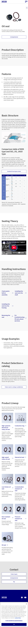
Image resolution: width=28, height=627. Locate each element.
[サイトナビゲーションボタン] (26, 1)
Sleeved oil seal (19, 457)
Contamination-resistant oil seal (19, 488)
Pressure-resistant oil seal (18, 518)
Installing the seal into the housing (6, 306)
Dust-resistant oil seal (6, 517)
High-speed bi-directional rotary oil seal (6, 427)
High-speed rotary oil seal (6, 458)
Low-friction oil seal (6, 488)
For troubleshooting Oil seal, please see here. (19, 318)
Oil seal (4, 545)
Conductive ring (19, 426)
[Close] (26, 603)
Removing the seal (6, 316)
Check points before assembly (6, 293)
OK (14, 624)
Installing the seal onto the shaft (19, 293)
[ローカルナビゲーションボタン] (27, 8)
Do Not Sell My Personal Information (14, 620)
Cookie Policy (18, 618)
